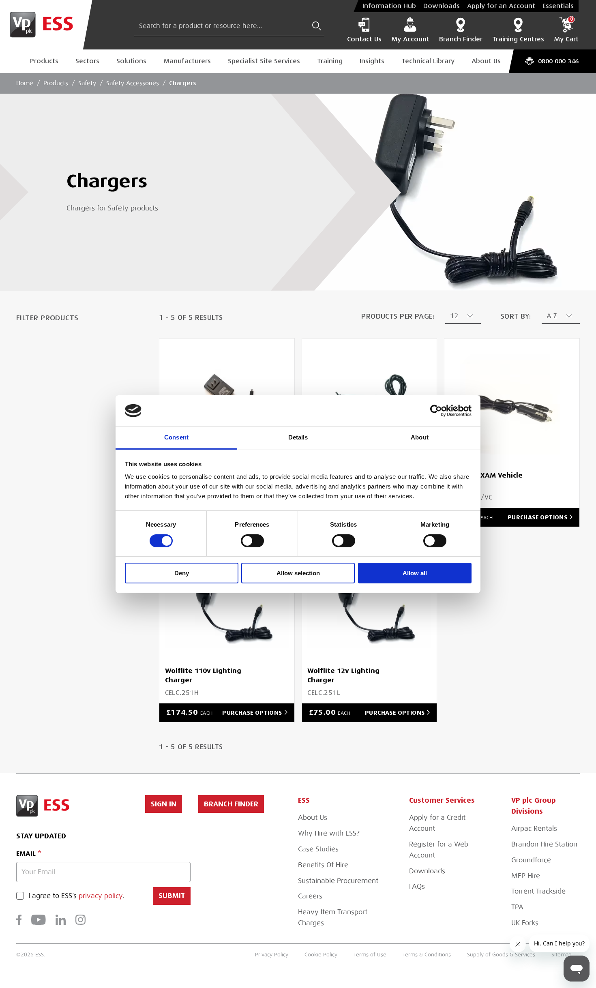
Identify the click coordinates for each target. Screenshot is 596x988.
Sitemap (561, 955)
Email (26, 853)
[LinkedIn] (61, 920)
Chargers (182, 82)
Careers (310, 896)
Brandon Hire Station (544, 844)
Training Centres (518, 39)
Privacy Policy (271, 955)
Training (330, 61)
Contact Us (364, 39)
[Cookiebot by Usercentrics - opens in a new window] (436, 411)
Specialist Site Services (264, 61)
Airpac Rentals (534, 828)
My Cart (566, 30)
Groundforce (531, 860)
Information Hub (389, 6)
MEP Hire (525, 876)
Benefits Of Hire (323, 865)
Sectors (87, 61)
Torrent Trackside (538, 891)
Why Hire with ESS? (329, 833)
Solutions (131, 61)
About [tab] (420, 437)
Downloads (441, 6)
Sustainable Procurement (338, 881)
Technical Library (428, 61)
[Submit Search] (316, 25)
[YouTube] (38, 920)
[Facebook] (18, 920)
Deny (181, 573)
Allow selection (298, 573)
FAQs (417, 886)
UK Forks (524, 923)
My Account (410, 39)
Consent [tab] (176, 437)
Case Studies (318, 849)
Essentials (558, 6)
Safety (87, 83)
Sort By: (516, 316)
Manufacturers (187, 61)
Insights (372, 61)
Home (24, 83)
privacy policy (101, 895)
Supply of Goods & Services (501, 955)
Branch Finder (460, 39)
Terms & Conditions (427, 955)
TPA (517, 907)
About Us (486, 61)
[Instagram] (80, 920)
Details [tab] (298, 437)
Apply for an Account (501, 6)
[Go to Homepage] (46, 24)
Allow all (415, 573)
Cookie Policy (320, 955)
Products (44, 61)
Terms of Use (370, 955)
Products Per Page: (397, 316)
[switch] (252, 540)
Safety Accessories (132, 83)
